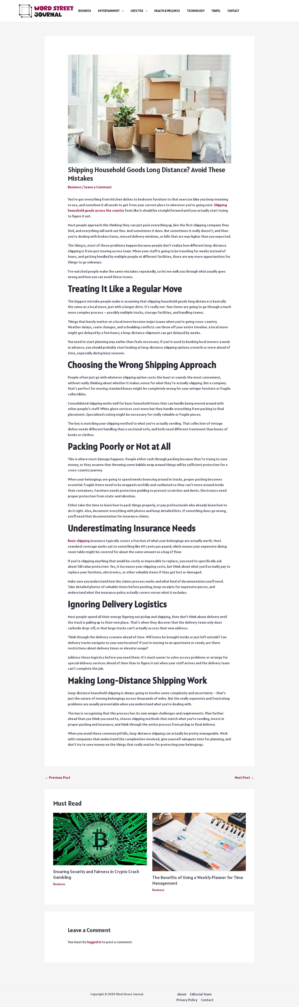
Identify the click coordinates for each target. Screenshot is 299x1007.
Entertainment (109, 11)
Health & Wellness (167, 11)
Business (84, 11)
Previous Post (57, 777)
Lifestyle (137, 11)
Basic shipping (79, 540)
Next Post (244, 777)
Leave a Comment (98, 187)
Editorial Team (201, 994)
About (181, 994)
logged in (94, 942)
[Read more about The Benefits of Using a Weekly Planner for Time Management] (199, 841)
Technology (195, 11)
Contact (233, 11)
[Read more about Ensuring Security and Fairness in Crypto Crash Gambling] (100, 838)
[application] (122, 11)
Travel (215, 11)
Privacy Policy (186, 1000)
